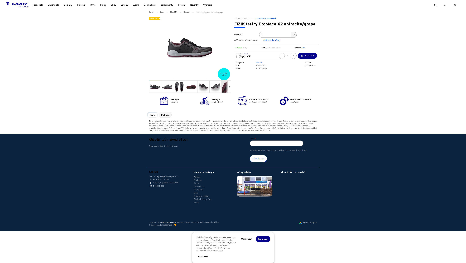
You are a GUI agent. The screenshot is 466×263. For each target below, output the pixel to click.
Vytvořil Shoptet (310, 222)
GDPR (196, 202)
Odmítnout (246, 239)
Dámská (259, 63)
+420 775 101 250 (161, 179)
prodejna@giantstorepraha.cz (165, 176)
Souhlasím (263, 239)
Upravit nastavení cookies (208, 222)
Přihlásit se (258, 158)
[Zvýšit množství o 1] (293, 56)
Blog (195, 192)
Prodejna (198, 180)
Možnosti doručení (271, 40)
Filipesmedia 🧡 (169, 225)
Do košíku (309, 56)
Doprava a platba (201, 196)
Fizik (303, 48)
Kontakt (197, 177)
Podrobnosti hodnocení (266, 18)
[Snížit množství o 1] (282, 56)
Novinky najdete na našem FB (165, 182)
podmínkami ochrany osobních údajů (290, 150)
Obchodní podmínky (202, 199)
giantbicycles (158, 185)
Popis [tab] (152, 114)
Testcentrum (199, 186)
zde (221, 250)
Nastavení (203, 256)
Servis (196, 183)
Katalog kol (198, 189)
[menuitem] (37, 5)
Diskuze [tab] (165, 114)
